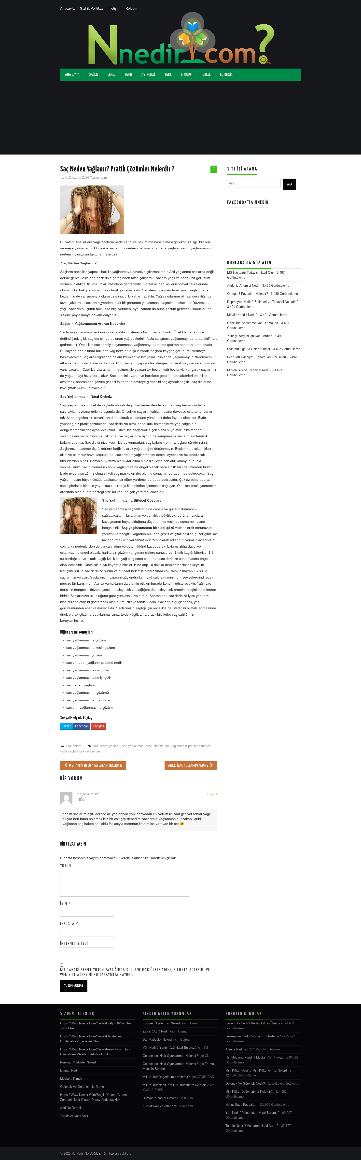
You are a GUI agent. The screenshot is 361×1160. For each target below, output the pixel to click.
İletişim (115, 8)
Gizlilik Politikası (92, 8)
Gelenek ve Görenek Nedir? (245, 1083)
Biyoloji (186, 74)
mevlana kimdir (71, 1078)
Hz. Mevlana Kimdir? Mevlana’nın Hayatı (254, 1057)
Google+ (98, 726)
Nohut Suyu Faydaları (240, 1104)
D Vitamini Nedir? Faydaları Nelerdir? (95, 766)
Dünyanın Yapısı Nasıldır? (161, 1098)
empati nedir (69, 1070)
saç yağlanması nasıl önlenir (142, 746)
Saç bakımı (74, 746)
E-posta (69, 924)
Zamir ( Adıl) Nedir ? (157, 1031)
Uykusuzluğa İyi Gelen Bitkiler (248, 349)
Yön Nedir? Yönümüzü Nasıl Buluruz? (169, 1047)
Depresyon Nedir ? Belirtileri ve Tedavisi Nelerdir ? (262, 302)
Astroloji (148, 74)
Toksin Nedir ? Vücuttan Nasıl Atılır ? (251, 1126)
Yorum (65, 866)
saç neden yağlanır (106, 746)
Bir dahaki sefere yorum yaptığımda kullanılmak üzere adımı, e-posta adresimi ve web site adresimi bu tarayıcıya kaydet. (135, 972)
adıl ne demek (71, 1108)
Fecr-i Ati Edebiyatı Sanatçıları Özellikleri (256, 357)
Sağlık (93, 74)
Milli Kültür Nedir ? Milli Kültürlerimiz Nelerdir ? (175, 1085)
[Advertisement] (180, 117)
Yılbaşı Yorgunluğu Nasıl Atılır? (249, 336)
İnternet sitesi (74, 944)
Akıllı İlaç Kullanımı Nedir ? (188, 766)
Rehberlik (226, 74)
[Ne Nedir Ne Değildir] (180, 40)
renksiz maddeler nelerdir (78, 1062)
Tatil (168, 74)
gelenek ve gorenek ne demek (83, 1087)
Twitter (66, 726)
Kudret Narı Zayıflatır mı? (161, 1106)
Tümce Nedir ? (235, 1049)
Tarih (128, 74)
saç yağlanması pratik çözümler (187, 746)
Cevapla (212, 794)
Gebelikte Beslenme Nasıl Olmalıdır (252, 323)
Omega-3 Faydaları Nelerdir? (247, 294)
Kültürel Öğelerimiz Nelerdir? (163, 1023)
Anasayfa (67, 8)
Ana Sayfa (72, 74)
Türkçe (205, 74)
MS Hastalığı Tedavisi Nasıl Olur (250, 272)
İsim (65, 904)
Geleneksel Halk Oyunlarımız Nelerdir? (170, 1056)
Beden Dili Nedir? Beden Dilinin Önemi (252, 1023)
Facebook (81, 726)
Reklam (131, 8)
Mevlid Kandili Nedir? (242, 315)
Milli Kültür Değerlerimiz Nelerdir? (166, 1077)
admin (105, 177)
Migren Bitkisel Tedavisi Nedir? (249, 370)
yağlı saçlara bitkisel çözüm (80, 751)
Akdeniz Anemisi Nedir (243, 285)
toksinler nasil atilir (74, 1116)
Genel (111, 74)
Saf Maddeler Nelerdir (158, 1039)
